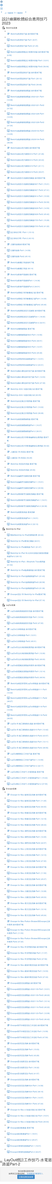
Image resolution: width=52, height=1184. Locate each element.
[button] (1, 2)
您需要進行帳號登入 (35, 1173)
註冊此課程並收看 (26, 1177)
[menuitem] (1, 6)
